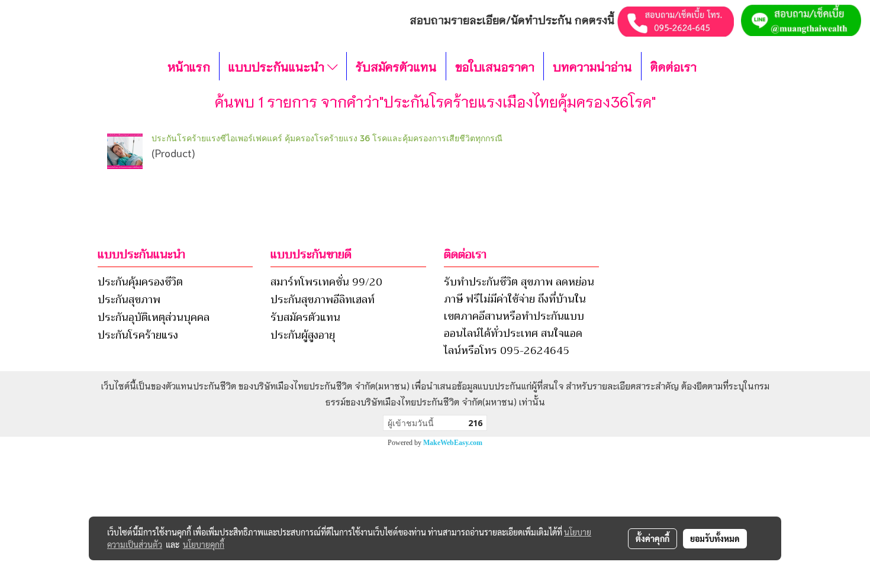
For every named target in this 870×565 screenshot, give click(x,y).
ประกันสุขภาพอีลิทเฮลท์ (322, 299)
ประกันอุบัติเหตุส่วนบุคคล (154, 317)
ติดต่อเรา (673, 66)
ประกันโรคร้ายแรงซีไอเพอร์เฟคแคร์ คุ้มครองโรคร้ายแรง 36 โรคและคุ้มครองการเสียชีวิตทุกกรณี (327, 138)
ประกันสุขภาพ (129, 299)
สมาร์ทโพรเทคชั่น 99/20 (326, 281)
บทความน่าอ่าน (592, 66)
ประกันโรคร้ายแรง (138, 335)
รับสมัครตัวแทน (396, 66)
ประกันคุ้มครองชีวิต (140, 281)
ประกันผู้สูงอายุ (302, 335)
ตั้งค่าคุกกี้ (652, 538)
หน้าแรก (188, 66)
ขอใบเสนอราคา (494, 66)
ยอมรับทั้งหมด (715, 538)
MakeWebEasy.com (452, 443)
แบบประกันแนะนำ (277, 66)
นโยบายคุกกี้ (203, 544)
